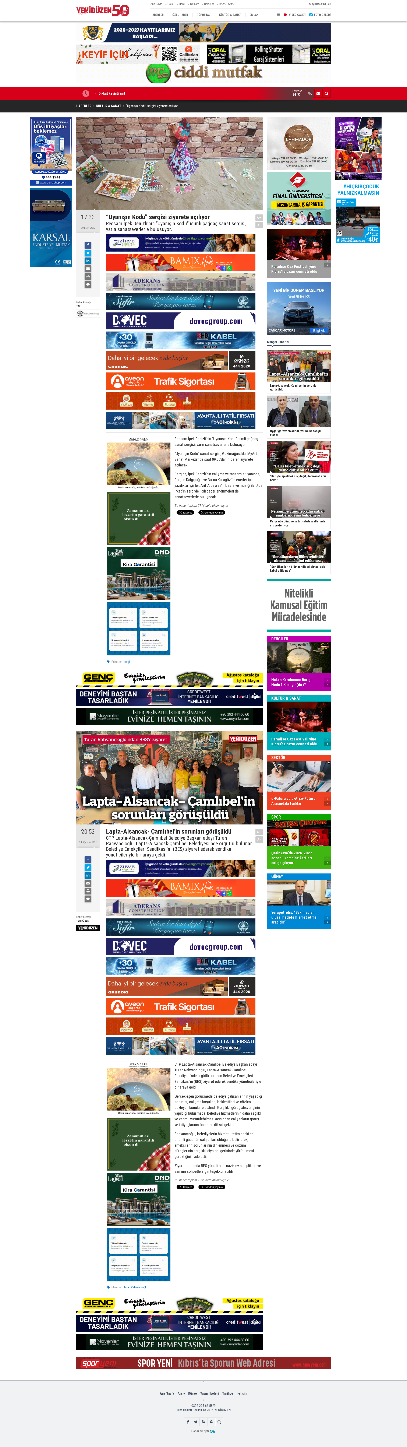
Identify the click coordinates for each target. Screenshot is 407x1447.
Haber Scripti (200, 1431)
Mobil (182, 4)
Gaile (170, 4)
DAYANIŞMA (226, 4)
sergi (127, 662)
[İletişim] (318, 93)
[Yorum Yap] (88, 284)
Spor (276, 817)
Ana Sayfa (156, 4)
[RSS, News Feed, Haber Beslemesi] (204, 1422)
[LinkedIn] (88, 260)
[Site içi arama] (326, 93)
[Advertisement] (51, 300)
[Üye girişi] (211, 1422)
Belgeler (209, 4)
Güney (277, 876)
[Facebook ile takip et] (188, 1422)
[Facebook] (88, 245)
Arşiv (181, 1393)
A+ (259, 218)
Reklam (194, 4)
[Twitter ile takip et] (196, 1422)
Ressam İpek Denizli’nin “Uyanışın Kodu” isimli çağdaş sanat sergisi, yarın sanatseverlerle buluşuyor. (176, 226)
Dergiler (279, 638)
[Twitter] (88, 253)
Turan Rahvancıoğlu (135, 1287)
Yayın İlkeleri (209, 1393)
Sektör (278, 757)
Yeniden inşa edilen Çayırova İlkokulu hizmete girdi (136, 93)
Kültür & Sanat (286, 698)
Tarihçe (227, 1393)
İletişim (242, 1393)
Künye (192, 1393)
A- (259, 225)
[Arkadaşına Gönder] (88, 268)
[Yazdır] (88, 276)
